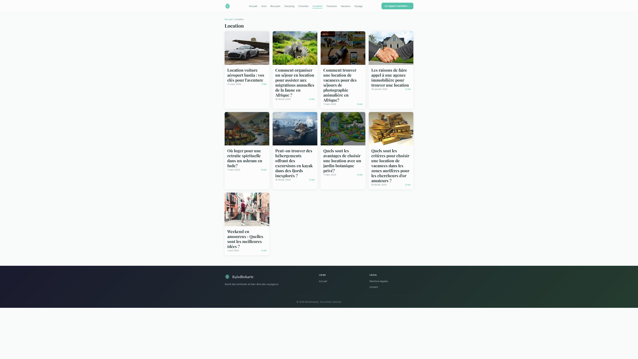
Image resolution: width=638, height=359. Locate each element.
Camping (289, 5)
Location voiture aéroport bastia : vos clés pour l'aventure (245, 75)
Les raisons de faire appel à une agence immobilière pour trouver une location (390, 77)
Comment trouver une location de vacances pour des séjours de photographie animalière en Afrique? (340, 85)
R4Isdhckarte (243, 276)
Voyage (358, 5)
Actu (263, 5)
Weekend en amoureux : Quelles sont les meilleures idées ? (245, 239)
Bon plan (275, 5)
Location (317, 5)
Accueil (253, 5)
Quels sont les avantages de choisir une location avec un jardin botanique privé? (342, 160)
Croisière (303, 5)
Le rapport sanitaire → (397, 5)
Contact (374, 287)
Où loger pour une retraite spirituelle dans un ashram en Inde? (244, 158)
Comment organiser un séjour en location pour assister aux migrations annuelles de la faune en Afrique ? (294, 82)
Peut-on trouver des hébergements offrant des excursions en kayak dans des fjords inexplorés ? (294, 163)
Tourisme (331, 5)
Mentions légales (379, 281)
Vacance (345, 5)
